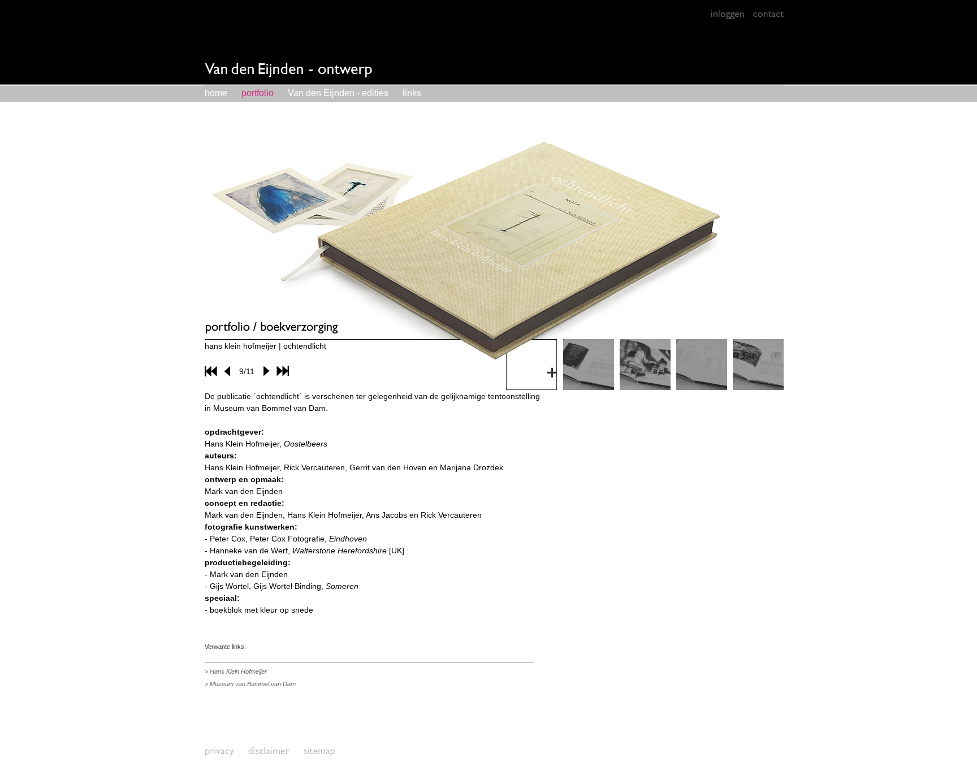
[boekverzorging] (588, 387)
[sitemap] (319, 751)
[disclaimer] (269, 751)
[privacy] (220, 751)
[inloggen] (727, 14)
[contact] (768, 14)
